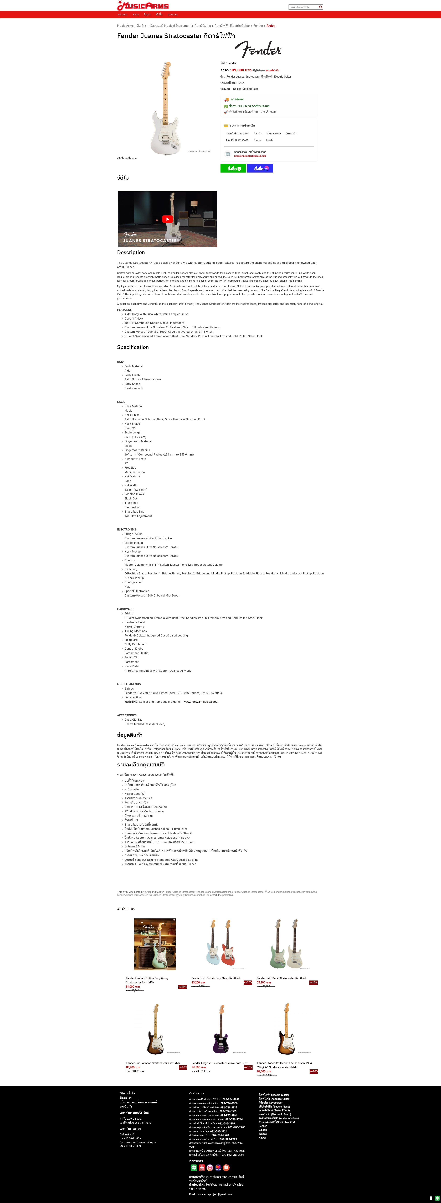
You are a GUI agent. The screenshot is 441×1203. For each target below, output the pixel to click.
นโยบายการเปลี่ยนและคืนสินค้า (139, 1102)
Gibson (263, 1129)
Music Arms (125, 26)
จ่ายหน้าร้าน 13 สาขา (237, 133)
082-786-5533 (228, 1111)
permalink (227, 895)
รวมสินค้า (126, 1107)
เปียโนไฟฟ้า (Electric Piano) (274, 1106)
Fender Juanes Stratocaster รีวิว (134, 895)
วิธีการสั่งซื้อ (127, 1093)
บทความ (173, 14)
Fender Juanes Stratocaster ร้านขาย (253, 892)
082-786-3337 (228, 1107)
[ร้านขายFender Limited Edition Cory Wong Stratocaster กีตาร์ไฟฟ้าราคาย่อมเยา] (155, 944)
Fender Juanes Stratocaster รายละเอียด (295, 892)
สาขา (136, 14)
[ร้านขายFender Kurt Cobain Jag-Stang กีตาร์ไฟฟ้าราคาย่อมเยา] (220, 944)
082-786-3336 (226, 1123)
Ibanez (263, 1133)
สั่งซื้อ (159, 14)
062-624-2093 (231, 1099)
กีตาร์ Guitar (203, 26)
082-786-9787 (228, 1139)
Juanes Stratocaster (164, 895)
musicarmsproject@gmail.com (250, 156)
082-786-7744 (234, 1119)
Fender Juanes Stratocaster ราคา (215, 892)
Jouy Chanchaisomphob (192, 895)
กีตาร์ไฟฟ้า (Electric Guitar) (274, 1095)
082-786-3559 (229, 1103)
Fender (258, 26)
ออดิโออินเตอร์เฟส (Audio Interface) (279, 1118)
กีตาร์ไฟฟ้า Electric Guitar (232, 26)
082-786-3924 (218, 1131)
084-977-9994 (228, 1115)
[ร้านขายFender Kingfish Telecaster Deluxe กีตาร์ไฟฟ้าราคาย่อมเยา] (220, 1029)
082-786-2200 (236, 1127)
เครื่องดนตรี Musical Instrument (169, 26)
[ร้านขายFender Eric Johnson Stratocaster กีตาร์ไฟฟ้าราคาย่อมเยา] (155, 1029)
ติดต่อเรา (126, 1098)
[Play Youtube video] (167, 219)
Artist (270, 26)
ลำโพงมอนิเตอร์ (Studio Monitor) (277, 1122)
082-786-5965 (236, 1151)
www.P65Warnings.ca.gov (200, 701)
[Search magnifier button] (320, 7)
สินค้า (147, 14)
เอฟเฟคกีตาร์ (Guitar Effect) (274, 1110)
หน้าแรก (122, 14)
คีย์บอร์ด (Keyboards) (271, 1102)
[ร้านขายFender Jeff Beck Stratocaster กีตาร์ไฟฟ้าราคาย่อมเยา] (286, 944)
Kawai (262, 1137)
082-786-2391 (235, 1154)
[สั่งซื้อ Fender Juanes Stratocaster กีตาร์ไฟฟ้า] (233, 169)
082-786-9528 (220, 1135)
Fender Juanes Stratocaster (180, 892)
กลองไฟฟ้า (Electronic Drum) (275, 1114)
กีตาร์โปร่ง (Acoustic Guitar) (274, 1098)
